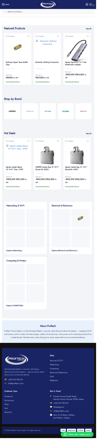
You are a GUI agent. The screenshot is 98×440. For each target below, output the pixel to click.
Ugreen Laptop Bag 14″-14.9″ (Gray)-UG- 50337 (76, 168)
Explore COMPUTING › (15, 305)
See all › (89, 28)
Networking (54, 364)
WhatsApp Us (58, 407)
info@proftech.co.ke (15, 383)
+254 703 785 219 (15, 379)
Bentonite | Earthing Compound (47, 62)
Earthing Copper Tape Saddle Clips (17, 63)
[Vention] (30, 111)
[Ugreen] (12, 111)
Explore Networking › (14, 250)
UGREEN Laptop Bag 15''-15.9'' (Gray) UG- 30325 (47, 168)
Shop (6, 404)
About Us (8, 412)
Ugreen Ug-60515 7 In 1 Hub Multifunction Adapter (75, 63)
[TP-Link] (48, 111)
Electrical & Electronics (59, 372)
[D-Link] (66, 111)
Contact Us (8, 396)
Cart (6, 408)
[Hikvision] (83, 111)
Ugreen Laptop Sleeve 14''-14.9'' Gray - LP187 (14, 168)
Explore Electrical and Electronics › (65, 250)
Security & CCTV (56, 360)
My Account (9, 400)
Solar (52, 376)
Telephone (54, 380)
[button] (91, 4)
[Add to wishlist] (28, 36)
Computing (54, 368)
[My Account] (86, 4)
